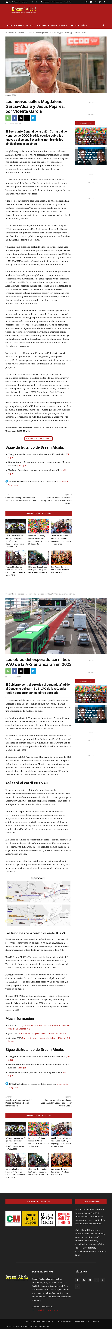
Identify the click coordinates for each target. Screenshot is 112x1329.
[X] (95, 2)
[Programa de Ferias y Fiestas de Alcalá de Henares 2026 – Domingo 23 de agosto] (38, 526)
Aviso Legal (30, 1321)
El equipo (35, 2)
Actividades (42, 25)
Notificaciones (56, 2)
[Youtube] (104, 2)
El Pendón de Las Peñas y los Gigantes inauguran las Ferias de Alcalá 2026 (38, 569)
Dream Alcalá (10, 33)
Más (83, 25)
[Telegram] (91, 2)
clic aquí (21, 465)
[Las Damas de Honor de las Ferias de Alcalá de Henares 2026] (61, 558)
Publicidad (45, 2)
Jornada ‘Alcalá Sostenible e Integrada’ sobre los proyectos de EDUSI (56, 500)
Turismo (73, 25)
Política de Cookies (64, 1321)
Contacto (67, 2)
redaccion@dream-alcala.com (45, 1310)
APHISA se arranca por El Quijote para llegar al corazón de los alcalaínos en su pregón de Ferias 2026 (15, 541)
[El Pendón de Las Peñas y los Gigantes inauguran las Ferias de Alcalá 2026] (38, 558)
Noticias (18, 25)
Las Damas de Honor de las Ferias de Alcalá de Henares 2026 (60, 569)
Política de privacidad (45, 1321)
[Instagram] (86, 2)
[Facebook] (82, 2)
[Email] (27, 118)
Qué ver (29, 25)
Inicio (9, 25)
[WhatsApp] (100, 2)
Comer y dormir (58, 25)
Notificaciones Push (81, 1321)
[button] (103, 25)
